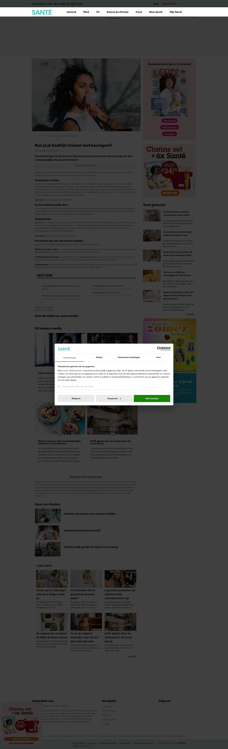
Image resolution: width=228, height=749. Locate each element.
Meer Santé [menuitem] (155, 11)
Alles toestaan (151, 398)
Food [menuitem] (139, 11)
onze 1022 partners (73, 370)
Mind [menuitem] (86, 11)
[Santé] (42, 11)
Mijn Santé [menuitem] (176, 11)
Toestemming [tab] (69, 358)
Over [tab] (158, 357)
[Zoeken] (194, 12)
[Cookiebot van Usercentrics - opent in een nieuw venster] (158, 349)
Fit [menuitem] (97, 11)
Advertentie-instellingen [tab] (129, 357)
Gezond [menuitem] (71, 11)
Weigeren (76, 398)
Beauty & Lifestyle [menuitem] (118, 11)
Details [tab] (99, 357)
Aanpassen (112, 398)
